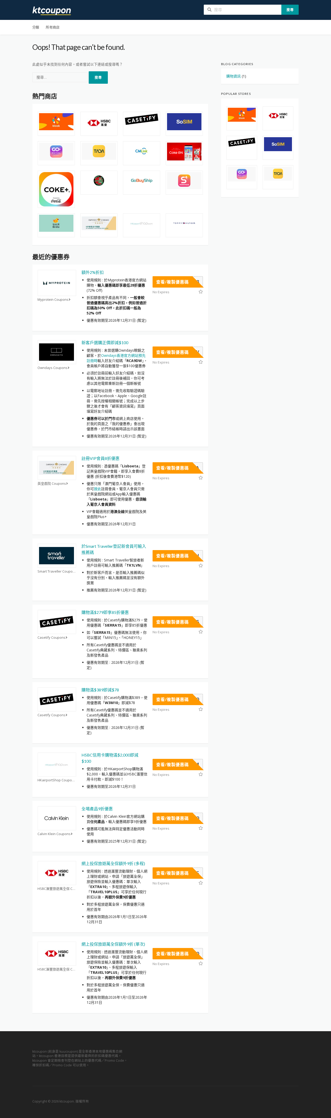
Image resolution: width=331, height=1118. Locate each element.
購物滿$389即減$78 (100, 689)
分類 (35, 27)
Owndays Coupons (52, 368)
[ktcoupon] (51, 10)
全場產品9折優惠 (97, 808)
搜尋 (290, 9)
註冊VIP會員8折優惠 (100, 458)
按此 (97, 488)
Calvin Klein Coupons (54, 834)
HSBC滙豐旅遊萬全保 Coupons (56, 888)
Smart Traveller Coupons (56, 571)
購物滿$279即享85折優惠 (105, 612)
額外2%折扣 (92, 272)
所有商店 (52, 27)
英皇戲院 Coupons (51, 483)
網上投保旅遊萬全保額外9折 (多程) (113, 863)
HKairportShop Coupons (56, 780)
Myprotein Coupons (53, 299)
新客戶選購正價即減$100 (104, 342)
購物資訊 (233, 76)
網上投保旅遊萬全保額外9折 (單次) (113, 944)
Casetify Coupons (51, 637)
